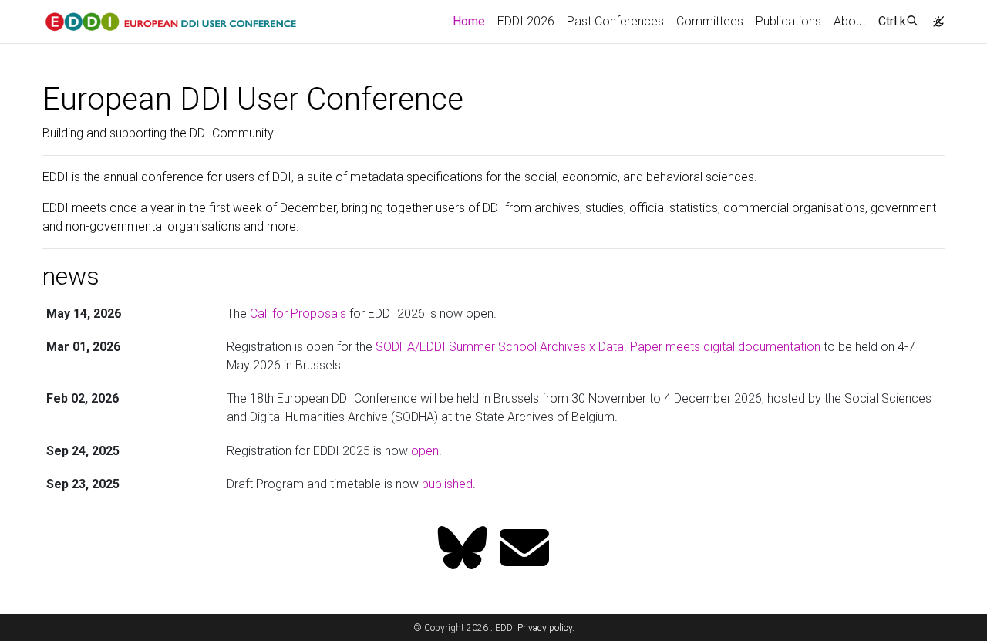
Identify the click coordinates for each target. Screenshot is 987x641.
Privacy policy (544, 627)
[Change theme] (935, 17)
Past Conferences (615, 21)
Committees (709, 21)
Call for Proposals (298, 313)
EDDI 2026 (525, 21)
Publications (788, 21)
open (425, 451)
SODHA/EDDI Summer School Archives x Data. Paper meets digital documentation (598, 346)
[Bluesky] (462, 550)
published (447, 484)
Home (472, 21)
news (70, 276)
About (850, 21)
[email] (524, 550)
